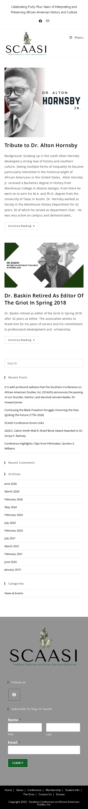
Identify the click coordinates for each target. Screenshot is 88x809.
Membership (53, 790)
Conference (34, 790)
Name (14, 720)
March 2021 (11, 546)
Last (48, 734)
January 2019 (12, 569)
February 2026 (13, 499)
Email (14, 742)
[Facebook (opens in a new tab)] (40, 21)
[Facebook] (14, 695)
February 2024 (13, 515)
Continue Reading (23, 224)
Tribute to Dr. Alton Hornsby (41, 145)
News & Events (13, 593)
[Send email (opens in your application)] (47, 21)
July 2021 (10, 538)
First (10, 734)
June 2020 (10, 562)
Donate (60, 794)
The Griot (28, 794)
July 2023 (10, 523)
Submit (17, 763)
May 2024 (10, 507)
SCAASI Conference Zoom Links (24, 423)
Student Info (72, 790)
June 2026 (10, 484)
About (19, 790)
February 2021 (13, 554)
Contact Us (45, 794)
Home (8, 790)
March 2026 (11, 491)
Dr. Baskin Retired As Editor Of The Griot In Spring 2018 (44, 299)
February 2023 (13, 530)
